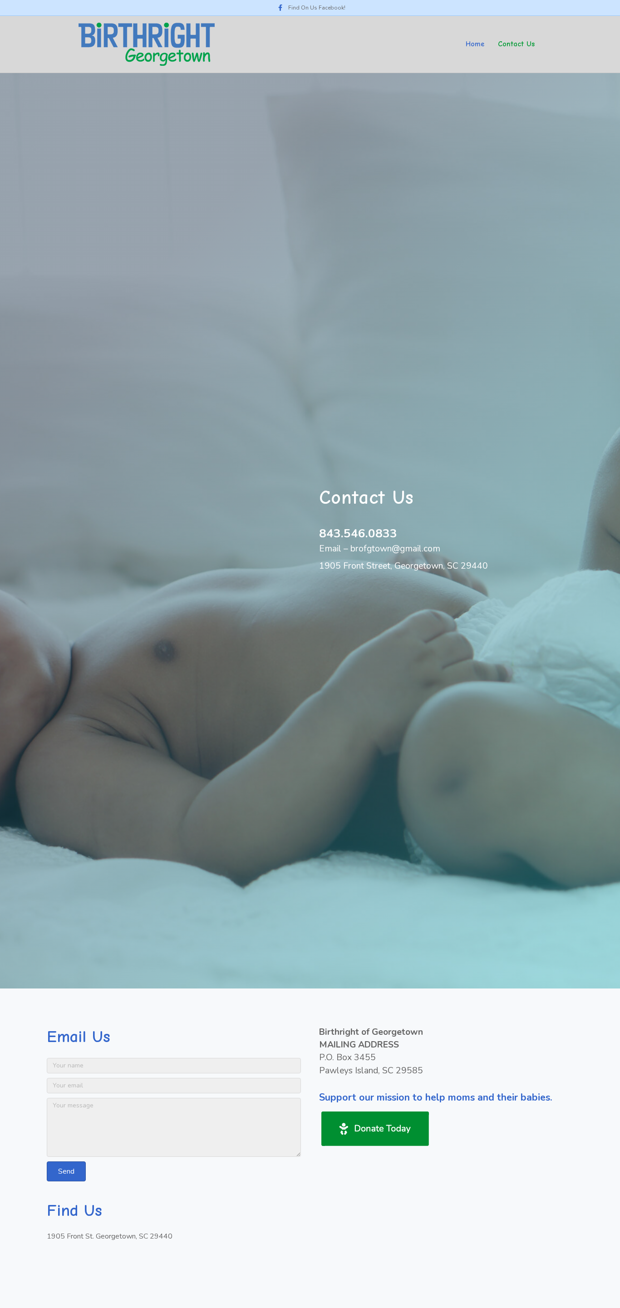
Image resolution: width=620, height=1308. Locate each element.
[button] (66, 1171)
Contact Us (516, 44)
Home (475, 44)
